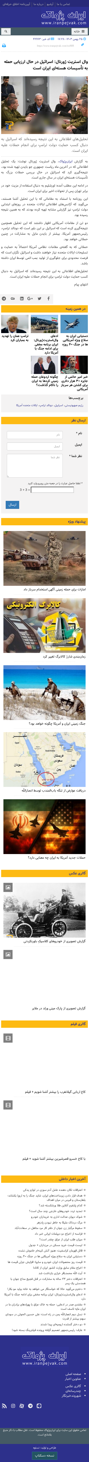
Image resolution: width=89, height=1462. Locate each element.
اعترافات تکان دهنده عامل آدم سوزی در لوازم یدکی (52, 1190)
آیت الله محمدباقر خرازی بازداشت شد (60, 1273)
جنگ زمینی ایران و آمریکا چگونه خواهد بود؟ (57, 723)
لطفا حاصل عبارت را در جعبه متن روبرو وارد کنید (55, 483)
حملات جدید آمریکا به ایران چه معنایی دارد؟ (57, 857)
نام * (79, 433)
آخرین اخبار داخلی (72, 1179)
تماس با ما (63, 4)
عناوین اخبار (73, 1379)
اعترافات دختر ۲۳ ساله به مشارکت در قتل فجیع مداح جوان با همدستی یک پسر (48, 1281)
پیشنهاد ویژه (77, 521)
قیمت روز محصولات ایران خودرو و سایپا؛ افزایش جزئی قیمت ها (45, 1262)
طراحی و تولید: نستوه (44, 1448)
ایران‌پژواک (64, 16)
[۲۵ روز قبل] (44, 692)
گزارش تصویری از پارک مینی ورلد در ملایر (59, 1008)
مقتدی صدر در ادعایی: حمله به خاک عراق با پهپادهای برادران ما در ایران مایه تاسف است (45, 1306)
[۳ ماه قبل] (44, 910)
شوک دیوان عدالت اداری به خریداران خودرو (56, 1217)
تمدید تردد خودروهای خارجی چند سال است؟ (55, 1211)
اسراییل (59, 405)
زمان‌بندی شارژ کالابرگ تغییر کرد (64, 656)
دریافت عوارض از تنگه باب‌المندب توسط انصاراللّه (54, 790)
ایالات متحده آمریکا (26, 405)
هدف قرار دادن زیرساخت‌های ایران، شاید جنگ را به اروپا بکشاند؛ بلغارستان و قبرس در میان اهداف (47, 1197)
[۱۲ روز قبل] (15, 324)
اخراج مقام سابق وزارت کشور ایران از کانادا (57, 1267)
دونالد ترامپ (46, 405)
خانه (77, 31)
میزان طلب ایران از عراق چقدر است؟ (60, 1239)
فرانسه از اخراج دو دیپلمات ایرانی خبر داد (58, 1233)
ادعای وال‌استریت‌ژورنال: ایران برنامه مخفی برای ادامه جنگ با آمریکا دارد (46, 344)
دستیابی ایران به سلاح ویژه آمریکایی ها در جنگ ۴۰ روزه (49, 1256)
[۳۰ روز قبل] (44, 826)
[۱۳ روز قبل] (74, 365)
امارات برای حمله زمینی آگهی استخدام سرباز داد (55, 589)
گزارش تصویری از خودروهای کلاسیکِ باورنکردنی (55, 941)
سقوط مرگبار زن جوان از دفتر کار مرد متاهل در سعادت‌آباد (48, 1228)
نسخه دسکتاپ (44, 1455)
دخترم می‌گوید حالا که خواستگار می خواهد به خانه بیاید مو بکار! (44, 1289)
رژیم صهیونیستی (74, 405)
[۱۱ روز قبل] (74, 324)
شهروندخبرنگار (71, 1396)
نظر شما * (75, 456)
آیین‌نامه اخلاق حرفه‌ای (16, 4)
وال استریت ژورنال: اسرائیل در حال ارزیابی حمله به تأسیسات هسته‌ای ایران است (46, 65)
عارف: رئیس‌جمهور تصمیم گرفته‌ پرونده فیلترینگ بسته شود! (47, 1330)
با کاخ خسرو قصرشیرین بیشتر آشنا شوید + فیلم (54, 1159)
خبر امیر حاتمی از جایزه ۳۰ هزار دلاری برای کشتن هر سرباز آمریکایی (74, 383)
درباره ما (38, 4)
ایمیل (78, 444)
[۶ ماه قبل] (44, 977)
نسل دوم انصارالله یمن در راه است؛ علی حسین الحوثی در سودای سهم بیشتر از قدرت (45, 1316)
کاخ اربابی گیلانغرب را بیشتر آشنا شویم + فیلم (55, 1092)
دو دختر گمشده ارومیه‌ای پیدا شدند (61, 1324)
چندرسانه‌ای (73, 1391)
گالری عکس (77, 873)
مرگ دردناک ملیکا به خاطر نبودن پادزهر (59, 1222)
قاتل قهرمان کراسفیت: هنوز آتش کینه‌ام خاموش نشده (50, 1250)
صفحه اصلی (73, 1374)
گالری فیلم (78, 1024)
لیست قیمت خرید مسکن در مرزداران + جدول (55, 1245)
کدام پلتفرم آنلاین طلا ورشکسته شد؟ (60, 1205)
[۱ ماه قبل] (44, 759)
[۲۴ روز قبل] (44, 625)
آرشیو (50, 4)
